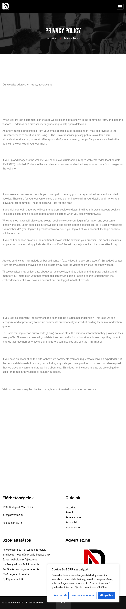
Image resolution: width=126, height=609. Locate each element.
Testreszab (60, 595)
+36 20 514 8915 (12, 522)
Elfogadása (106, 595)
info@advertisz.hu (12, 514)
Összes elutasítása (83, 595)
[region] (83, 583)
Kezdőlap (51, 38)
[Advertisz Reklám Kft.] (5, 6)
